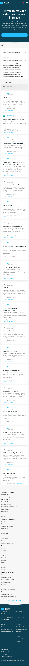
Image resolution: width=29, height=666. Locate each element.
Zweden (3, 550)
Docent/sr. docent (20, 626)
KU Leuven (4, 575)
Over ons (3, 624)
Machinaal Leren (5, 494)
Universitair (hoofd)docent (7, 526)
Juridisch (3, 661)
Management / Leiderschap (7, 543)
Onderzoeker (21, 483)
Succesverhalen (4, 654)
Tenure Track (4, 538)
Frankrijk (3, 570)
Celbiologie (4, 511)
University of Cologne (6, 594)
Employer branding (5, 651)
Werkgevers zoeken (5, 622)
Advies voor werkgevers (6, 656)
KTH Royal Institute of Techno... (8, 587)
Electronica (4, 516)
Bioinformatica (5, 509)
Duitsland (4, 557)
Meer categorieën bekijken (14, 600)
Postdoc (3, 523)
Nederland (4, 553)
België (12, 94)
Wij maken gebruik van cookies (11, 661)
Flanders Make (10, 115)
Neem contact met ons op (7, 631)
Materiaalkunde (5, 501)
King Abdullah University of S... (8, 596)
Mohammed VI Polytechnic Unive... (9, 579)
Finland (3, 567)
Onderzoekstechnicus (8, 110)
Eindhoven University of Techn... (8, 589)
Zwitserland (4, 555)
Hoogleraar (4, 528)
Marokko (3, 562)
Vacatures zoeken (5, 619)
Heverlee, (9, 117)
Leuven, (9, 94)
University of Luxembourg (7, 577)
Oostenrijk (4, 565)
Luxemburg (4, 560)
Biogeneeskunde (5, 514)
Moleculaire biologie (6, 504)
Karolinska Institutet (6, 582)
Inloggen (3, 626)
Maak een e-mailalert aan (15, 35)
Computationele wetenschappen (9, 506)
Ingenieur (18, 636)
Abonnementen (4, 649)
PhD (3, 521)
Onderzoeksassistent (6, 540)
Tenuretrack (18, 634)
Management (19, 641)
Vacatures (3, 647)
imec (8, 93)
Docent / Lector (5, 533)
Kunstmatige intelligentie (7, 497)
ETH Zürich (4, 584)
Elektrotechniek (5, 499)
